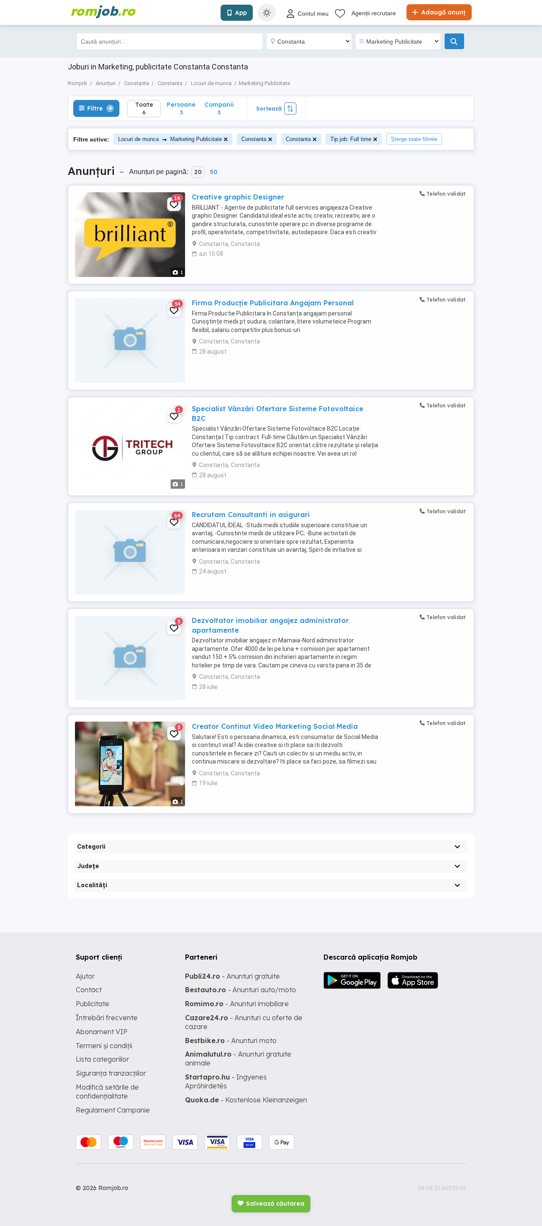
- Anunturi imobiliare (237, 1003)
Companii (219, 108)
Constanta (253, 139)
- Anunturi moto (231, 1040)
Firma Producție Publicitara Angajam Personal (273, 303)
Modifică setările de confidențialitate (107, 1091)
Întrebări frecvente (107, 1017)
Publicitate (92, 1003)
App (241, 13)
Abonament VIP (101, 1031)
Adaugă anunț (442, 12)
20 (198, 172)
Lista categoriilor (102, 1059)
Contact (89, 989)
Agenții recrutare (373, 13)
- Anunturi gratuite (232, 976)
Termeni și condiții (104, 1045)
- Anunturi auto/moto (240, 989)
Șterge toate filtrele (414, 139)
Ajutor (85, 976)
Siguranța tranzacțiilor (111, 1073)
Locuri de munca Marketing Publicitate (170, 139)
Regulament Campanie (113, 1110)
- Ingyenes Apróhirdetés (226, 1081)
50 (213, 172)
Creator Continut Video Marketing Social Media (275, 726)
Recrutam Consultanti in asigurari (251, 514)
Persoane (181, 108)
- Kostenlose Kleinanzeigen (246, 1100)
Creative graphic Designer (238, 197)
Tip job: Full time (350, 139)
